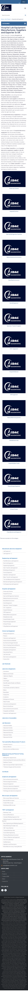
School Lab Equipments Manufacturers (16, 912)
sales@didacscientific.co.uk (10, 865)
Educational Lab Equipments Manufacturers (10, 913)
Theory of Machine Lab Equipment (11, 837)
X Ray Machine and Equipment (10, 626)
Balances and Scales (8, 673)
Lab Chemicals (6, 654)
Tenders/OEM (5, 876)
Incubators (6, 697)
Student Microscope (8, 802)
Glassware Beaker (7, 725)
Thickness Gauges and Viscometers (12, 767)
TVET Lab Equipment (8, 810)
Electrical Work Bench (8, 814)
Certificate (5, 771)
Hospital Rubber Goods (8, 619)
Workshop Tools (7, 812)
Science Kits (6, 659)
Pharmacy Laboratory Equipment (11, 786)
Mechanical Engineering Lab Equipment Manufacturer (13, 908)
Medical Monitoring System (10, 614)
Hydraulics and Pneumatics (10, 844)
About (23, 1)
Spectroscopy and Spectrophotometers (13, 764)
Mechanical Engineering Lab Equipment (12, 581)
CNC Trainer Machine (8, 828)
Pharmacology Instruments (10, 781)
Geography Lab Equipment (9, 649)
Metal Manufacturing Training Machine (12, 846)
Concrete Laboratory (8, 839)
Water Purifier (6, 701)
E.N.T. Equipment (7, 607)
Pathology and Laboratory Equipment (12, 790)
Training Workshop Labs (9, 830)
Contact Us (5, 881)
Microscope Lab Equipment (9, 795)
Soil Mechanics (7, 842)
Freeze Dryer (6, 685)
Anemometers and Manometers (11, 749)
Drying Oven (6, 694)
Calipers (5, 678)
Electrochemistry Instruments (10, 708)
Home (2, 19)
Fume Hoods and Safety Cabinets (11, 687)
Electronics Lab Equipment (9, 656)
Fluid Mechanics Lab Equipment (10, 560)
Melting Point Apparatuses (9, 757)
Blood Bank (6, 692)
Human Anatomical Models (9, 640)
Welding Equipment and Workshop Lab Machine (12, 820)
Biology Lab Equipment (8, 633)
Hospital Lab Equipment (8, 589)
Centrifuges (6, 680)
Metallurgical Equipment (9, 570)
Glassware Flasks (7, 735)
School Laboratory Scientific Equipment (15, 900)
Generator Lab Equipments (9, 713)
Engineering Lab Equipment (9, 558)
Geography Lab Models (8, 711)
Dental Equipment (7, 603)
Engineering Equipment (8, 565)
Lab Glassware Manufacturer (14, 916)
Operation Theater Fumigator (10, 605)
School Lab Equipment (8, 631)
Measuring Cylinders (8, 730)
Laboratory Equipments (8, 669)
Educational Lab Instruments (19, 920)
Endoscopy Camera (8, 591)
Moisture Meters (7, 746)
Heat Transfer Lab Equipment (10, 567)
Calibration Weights (8, 676)
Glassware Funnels (7, 727)
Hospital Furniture (7, 593)
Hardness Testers (7, 762)
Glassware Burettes (8, 732)
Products (4, 874)
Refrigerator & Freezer (8, 699)
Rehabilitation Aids (7, 617)
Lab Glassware (6, 723)
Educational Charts (8, 652)
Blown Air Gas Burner (8, 706)
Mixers (5, 690)
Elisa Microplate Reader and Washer (12, 683)
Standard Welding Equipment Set (11, 817)
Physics (5, 635)
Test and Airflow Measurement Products (13, 742)
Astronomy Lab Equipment (9, 647)
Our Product (8, 19)
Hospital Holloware (7, 610)
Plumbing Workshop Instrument (11, 835)
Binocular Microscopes (8, 800)
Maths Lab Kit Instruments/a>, (14, 915)
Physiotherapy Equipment (9, 621)
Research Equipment (8, 784)
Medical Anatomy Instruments (10, 598)
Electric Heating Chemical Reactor (11, 645)
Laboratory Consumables (9, 718)
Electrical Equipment (8, 563)
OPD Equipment (7, 612)
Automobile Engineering (9, 832)
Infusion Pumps (7, 624)
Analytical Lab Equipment (9, 776)
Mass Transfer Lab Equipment (10, 577)
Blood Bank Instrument (8, 600)
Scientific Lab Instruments (12, 917)
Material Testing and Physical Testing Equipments (13, 754)
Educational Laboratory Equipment (12, 548)
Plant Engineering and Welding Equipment (13, 823)
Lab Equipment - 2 (7, 553)
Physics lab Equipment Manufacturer (16, 906)
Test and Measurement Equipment (11, 579)
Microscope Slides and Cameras (11, 798)
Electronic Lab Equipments (14, 911)
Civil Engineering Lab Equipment (10, 584)
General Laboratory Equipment (10, 788)
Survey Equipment (7, 572)
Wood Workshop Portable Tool (10, 825)
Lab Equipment (7, 551)
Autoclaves (6, 671)
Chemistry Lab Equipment (9, 638)
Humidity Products (7, 744)
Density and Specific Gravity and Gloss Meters (14, 760)
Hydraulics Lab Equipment (9, 574)
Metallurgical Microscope (9, 805)
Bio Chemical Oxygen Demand (10, 642)
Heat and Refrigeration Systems (11, 596)
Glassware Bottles (7, 737)
